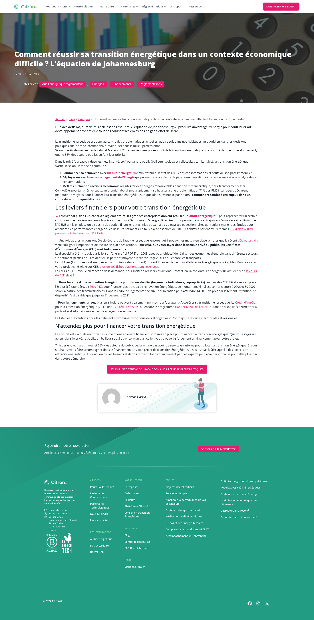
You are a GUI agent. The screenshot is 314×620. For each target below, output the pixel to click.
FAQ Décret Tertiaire (136, 548)
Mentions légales (134, 567)
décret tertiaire (248, 240)
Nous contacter (99, 520)
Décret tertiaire (99, 545)
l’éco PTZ (96, 287)
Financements (122, 84)
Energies (98, 84)
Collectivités (131, 493)
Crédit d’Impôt (245, 302)
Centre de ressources (137, 541)
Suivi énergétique (176, 493)
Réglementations (151, 84)
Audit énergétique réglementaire (63, 84)
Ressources (196, 6)
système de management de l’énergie (107, 177)
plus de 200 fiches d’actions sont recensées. (130, 267)
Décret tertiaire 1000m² (235, 510)
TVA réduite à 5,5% (125, 307)
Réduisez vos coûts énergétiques (241, 487)
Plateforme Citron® (136, 506)
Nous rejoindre (99, 514)
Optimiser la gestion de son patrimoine (244, 481)
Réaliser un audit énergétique (184, 516)
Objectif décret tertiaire (180, 487)
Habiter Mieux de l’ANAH (191, 307)
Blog (72, 119)
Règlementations (152, 6)
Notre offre (107, 6)
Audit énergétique (101, 539)
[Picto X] (267, 603)
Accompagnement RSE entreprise (186, 536)
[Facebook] (249, 603)
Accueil (60, 119)
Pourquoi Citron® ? (58, 6)
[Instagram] (258, 603)
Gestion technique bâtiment (183, 510)
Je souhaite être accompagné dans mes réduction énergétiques (157, 369)
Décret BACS (97, 552)
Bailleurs (129, 500)
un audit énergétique (122, 173)
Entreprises (131, 487)
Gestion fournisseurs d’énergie (239, 494)
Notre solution (83, 6)
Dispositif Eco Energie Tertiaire (184, 523)
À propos (176, 6)
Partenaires (128, 6)
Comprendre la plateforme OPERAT (187, 529)
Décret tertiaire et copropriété (239, 517)
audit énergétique (202, 216)
